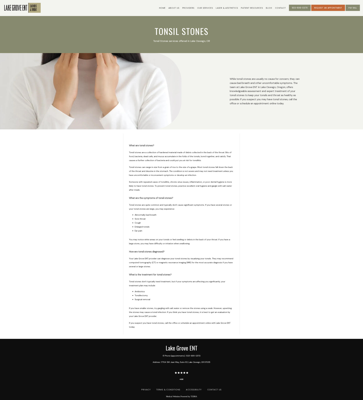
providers (188, 8)
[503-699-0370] (300, 11)
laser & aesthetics (227, 8)
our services (205, 8)
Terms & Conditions (168, 389)
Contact (280, 8)
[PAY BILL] (352, 11)
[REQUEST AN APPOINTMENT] (328, 11)
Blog (269, 8)
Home (162, 8)
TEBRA (194, 396)
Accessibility (193, 389)
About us (174, 8)
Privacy (146, 389)
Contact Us (214, 389)
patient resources (252, 8)
